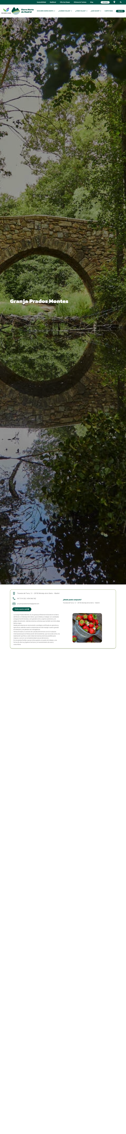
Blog (91, 2)
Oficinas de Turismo (80, 2)
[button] (120, 2)
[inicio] (23, 11)
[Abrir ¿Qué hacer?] (100, 11)
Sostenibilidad (41, 2)
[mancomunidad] (6, 11)
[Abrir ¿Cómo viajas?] (87, 11)
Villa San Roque (65, 2)
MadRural (53, 2)
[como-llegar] (114, 2)
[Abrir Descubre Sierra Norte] (54, 11)
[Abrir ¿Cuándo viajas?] (71, 11)
